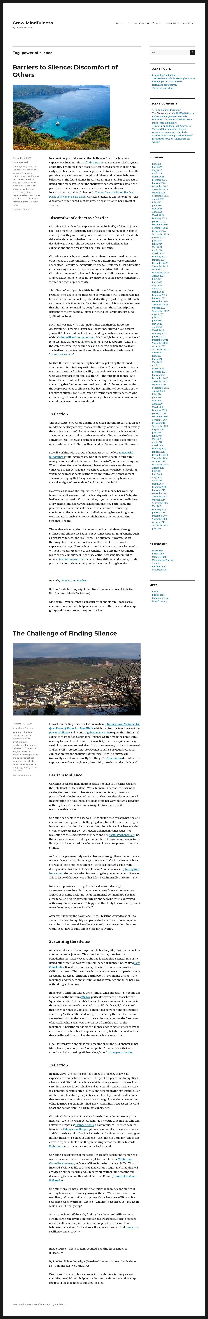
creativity (17, 738)
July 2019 (156, 432)
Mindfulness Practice (23, 728)
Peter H (65, 580)
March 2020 (158, 407)
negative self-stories (23, 195)
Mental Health (159, 557)
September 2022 (160, 311)
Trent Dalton (114, 758)
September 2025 (160, 196)
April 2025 (157, 212)
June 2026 (157, 167)
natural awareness (61, 354)
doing (23, 173)
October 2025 (158, 192)
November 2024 (160, 228)
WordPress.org (159, 601)
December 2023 (160, 263)
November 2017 (159, 496)
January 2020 (159, 413)
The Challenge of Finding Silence (65, 633)
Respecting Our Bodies (163, 75)
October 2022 (159, 308)
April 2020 (157, 404)
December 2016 (159, 516)
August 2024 (158, 237)
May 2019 (156, 439)
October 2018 (158, 461)
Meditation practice (71, 559)
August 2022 (158, 314)
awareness (18, 732)
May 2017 (156, 506)
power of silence (59, 732)
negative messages (22, 754)
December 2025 (160, 186)
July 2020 (157, 394)
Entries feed (158, 595)
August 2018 (158, 468)
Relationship (158, 566)
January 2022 (159, 336)
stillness (16, 201)
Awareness (157, 550)
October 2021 (158, 346)
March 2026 (158, 176)
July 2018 (156, 471)
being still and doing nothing (76, 337)
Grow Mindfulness (33, 22)
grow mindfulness (30, 176)
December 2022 (160, 301)
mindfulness (27, 189)
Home (119, 23)
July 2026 (156, 164)
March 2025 (158, 215)
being (24, 166)
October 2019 (158, 423)
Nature (155, 563)
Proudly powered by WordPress (50, 1304)
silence (34, 198)
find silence (93, 162)
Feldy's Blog (158, 119)
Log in (155, 591)
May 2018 (157, 477)
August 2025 (158, 199)
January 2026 (159, 183)
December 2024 (160, 224)
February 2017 (159, 509)
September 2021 (160, 349)
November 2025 (160, 189)
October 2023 (159, 269)
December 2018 (160, 455)
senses (16, 764)
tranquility (131, 1227)
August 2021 (158, 352)
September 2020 (160, 388)
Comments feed (160, 598)
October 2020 (159, 384)
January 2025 (158, 221)
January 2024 (159, 260)
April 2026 (157, 173)
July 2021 (156, 356)
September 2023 (160, 272)
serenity (24, 764)
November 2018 (159, 458)
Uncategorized (20, 162)
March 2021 (158, 368)
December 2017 (159, 493)
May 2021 (157, 362)
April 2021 (157, 365)
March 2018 (158, 484)
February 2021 (159, 372)
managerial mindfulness (24, 182)
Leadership (158, 553)
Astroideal (157, 126)
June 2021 (157, 359)
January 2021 (158, 375)
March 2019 (157, 445)
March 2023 (158, 292)
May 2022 (157, 324)
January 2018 (158, 490)
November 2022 (160, 304)
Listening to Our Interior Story (167, 81)
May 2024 (157, 247)
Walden (85, 997)
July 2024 (157, 240)
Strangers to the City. (121, 1052)
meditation (18, 185)
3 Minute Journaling (171, 110)
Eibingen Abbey (84, 1124)
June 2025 (157, 205)
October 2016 (158, 522)
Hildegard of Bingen (75, 1129)
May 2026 (157, 170)
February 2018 (159, 487)
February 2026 (159, 180)
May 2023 (157, 285)
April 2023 (157, 288)
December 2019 (159, 416)
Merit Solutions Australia (180, 23)
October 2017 (158, 500)
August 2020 (158, 391)
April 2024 (157, 250)
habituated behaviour (23, 179)
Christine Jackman (22, 735)
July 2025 (156, 202)
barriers (16, 166)
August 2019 (158, 429)
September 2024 (160, 234)
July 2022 (156, 317)
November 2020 (160, 381)
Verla (154, 110)
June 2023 (157, 282)
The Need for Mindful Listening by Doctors (173, 78)
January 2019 (158, 452)
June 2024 (157, 244)
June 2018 (157, 474)
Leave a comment (22, 209)
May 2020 (157, 400)
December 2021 (160, 340)
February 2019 (159, 448)
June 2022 (157, 320)
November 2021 (160, 343)
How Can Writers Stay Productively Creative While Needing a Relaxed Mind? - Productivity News (173, 135)
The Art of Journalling (163, 88)
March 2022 (158, 330)
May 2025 (157, 208)
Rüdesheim (56, 1146)
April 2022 (157, 327)
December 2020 (160, 378)
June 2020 (157, 397)
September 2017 (160, 503)
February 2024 (159, 256)
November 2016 (159, 519)
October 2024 (159, 231)
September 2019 (160, 426)
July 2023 (156, 279)
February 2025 (159, 218)
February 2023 (159, 295)
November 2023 (160, 266)
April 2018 (157, 480)
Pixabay (81, 580)
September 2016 (160, 525)
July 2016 (156, 528)
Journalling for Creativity (164, 85)
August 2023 (158, 276)
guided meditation (98, 732)
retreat (26, 198)
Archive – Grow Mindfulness (145, 23)
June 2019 (157, 436)
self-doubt (29, 761)
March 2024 (158, 253)
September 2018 (160, 464)
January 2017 (158, 512)
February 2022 (159, 333)
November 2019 (159, 420)
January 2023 (159, 298)
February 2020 (159, 410)
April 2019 (157, 442)
